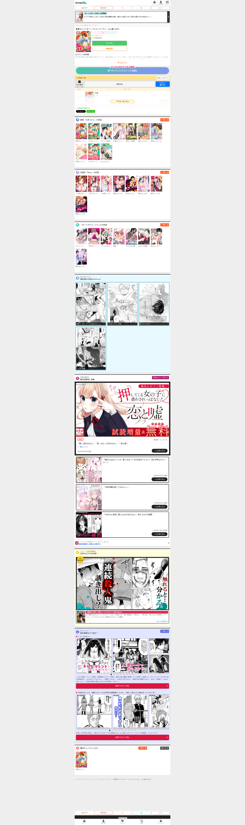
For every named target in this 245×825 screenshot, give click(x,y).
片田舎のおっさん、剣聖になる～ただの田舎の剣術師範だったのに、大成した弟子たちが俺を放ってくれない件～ (117, 692)
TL (122, 8)
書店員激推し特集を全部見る (93, 543)
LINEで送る (90, 111)
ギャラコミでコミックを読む (124, 71)
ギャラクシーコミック (83, 779)
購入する (162, 84)
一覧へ (164, 120)
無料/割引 (104, 8)
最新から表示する (162, 78)
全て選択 (79, 85)
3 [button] (117, 674)
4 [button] (120, 674)
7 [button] (130, 674)
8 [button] (133, 674)
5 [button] (124, 674)
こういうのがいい (84, 636)
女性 (85, 25)
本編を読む (109, 48)
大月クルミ (98, 35)
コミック (79, 25)
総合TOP (84, 8)
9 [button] (135, 730)
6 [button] (127, 674)
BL (141, 8)
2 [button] (114, 674)
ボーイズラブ (93, 25)
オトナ (160, 8)
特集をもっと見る (160, 378)
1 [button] (111, 674)
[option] (94, 655)
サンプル (110, 43)
